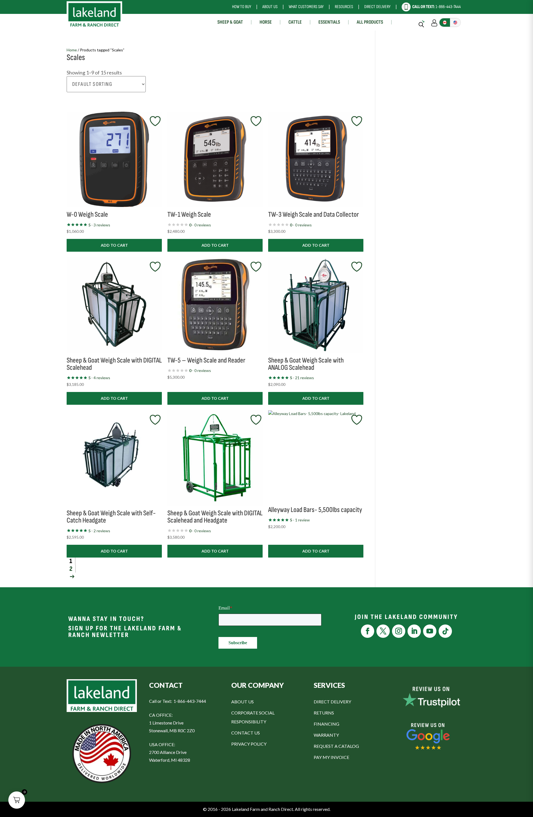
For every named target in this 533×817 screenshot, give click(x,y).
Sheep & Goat (230, 22)
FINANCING (326, 723)
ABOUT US (242, 701)
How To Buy (241, 6)
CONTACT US (245, 732)
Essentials (329, 22)
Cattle (295, 22)
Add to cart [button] (114, 245)
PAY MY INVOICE (331, 757)
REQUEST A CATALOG (336, 746)
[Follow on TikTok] (445, 631)
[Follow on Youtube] (429, 631)
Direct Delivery (377, 6)
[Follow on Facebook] (367, 631)
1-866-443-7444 (436, 6)
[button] (16, 800)
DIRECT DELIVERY (332, 701)
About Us (270, 6)
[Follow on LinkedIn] (414, 631)
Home (72, 50)
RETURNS (324, 712)
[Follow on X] (383, 631)
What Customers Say (306, 6)
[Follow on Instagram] (398, 631)
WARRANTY (326, 735)
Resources (344, 6)
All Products (370, 22)
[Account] (434, 22)
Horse (266, 22)
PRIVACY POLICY (248, 743)
